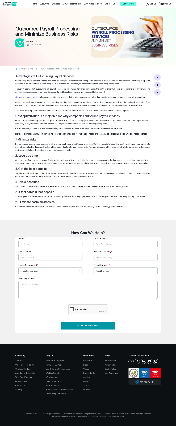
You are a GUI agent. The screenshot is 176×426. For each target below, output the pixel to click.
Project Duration (101, 265)
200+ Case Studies (93, 4)
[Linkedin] (143, 361)
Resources (88, 355)
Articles (24, 69)
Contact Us (110, 4)
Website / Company (102, 251)
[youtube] (149, 361)
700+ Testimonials (72, 4)
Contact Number (25, 251)
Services (56, 4)
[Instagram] (155, 361)
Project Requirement (27, 265)
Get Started (128, 4)
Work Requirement (26, 278)
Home (34, 4)
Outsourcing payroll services (27, 97)
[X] (131, 361)
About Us (44, 4)
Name (21, 238)
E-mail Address (100, 238)
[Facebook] (137, 361)
